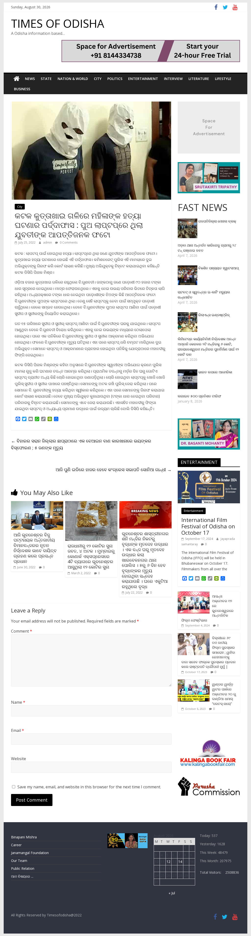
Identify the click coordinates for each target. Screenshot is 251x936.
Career (16, 845)
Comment (21, 631)
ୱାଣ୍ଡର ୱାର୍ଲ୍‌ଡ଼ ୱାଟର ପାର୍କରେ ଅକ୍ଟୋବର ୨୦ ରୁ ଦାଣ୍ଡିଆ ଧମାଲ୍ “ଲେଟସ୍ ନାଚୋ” (224, 694)
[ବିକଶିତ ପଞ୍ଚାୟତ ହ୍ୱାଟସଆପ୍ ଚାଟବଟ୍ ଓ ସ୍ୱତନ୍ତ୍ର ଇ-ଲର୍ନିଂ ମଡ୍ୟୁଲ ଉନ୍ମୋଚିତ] (188, 268)
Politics (114, 78)
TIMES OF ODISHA (57, 23)
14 (180, 861)
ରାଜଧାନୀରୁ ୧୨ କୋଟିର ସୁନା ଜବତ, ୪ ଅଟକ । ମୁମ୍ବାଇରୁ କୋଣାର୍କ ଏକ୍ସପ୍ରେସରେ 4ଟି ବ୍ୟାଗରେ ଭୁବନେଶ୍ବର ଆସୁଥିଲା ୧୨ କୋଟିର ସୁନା (91, 556)
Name (18, 702)
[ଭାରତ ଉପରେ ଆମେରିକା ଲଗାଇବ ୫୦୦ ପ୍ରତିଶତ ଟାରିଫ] (188, 372)
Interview (173, 78)
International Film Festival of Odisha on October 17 (208, 526)
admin (48, 242)
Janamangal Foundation (30, 852)
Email (17, 730)
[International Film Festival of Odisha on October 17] (209, 473)
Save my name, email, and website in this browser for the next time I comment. (89, 787)
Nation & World (73, 78)
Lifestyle (223, 78)
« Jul (172, 893)
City (97, 78)
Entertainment (143, 78)
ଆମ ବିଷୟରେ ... (22, 876)
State (46, 78)
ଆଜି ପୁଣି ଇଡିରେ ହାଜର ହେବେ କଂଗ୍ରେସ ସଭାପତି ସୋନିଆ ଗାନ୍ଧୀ (114, 469)
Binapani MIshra (24, 837)
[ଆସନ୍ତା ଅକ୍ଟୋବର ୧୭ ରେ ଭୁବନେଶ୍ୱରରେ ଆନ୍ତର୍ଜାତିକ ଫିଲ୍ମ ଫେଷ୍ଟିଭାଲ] (194, 594)
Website (18, 758)
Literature (198, 78)
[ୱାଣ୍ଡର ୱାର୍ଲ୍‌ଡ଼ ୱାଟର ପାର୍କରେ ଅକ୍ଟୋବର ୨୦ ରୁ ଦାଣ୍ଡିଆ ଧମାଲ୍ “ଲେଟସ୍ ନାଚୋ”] (194, 682)
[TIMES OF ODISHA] (16, 79)
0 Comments (68, 242)
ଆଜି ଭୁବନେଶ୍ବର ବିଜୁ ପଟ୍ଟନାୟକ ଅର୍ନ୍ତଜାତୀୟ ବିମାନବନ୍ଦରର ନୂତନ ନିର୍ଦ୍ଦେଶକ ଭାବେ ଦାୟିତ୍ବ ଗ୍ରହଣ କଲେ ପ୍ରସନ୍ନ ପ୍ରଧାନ (35, 548)
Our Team (19, 860)
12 (168, 861)
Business (22, 89)
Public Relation (22, 868)
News (30, 78)
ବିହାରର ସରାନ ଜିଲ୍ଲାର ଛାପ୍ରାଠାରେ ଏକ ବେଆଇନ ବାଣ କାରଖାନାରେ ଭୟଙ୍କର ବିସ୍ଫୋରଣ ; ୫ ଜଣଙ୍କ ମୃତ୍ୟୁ (81, 444)
